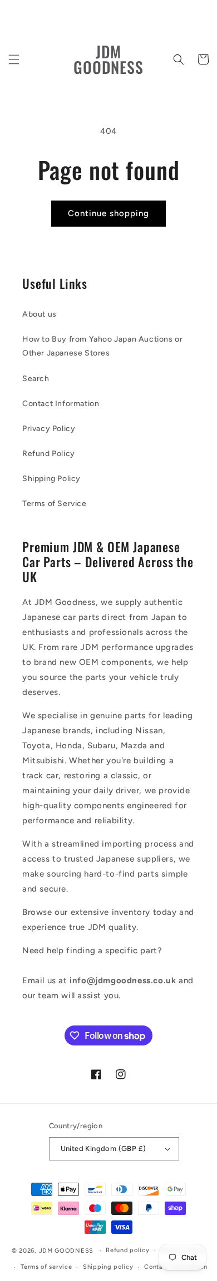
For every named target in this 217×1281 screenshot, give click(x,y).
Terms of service (46, 1266)
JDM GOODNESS (66, 1250)
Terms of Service (54, 503)
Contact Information (60, 403)
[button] (14, 59)
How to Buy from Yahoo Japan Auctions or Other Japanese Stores (102, 346)
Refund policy (127, 1250)
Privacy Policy (48, 428)
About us (39, 314)
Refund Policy (48, 453)
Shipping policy (108, 1266)
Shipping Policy (51, 478)
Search (36, 378)
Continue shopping (108, 213)
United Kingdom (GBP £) (103, 1148)
